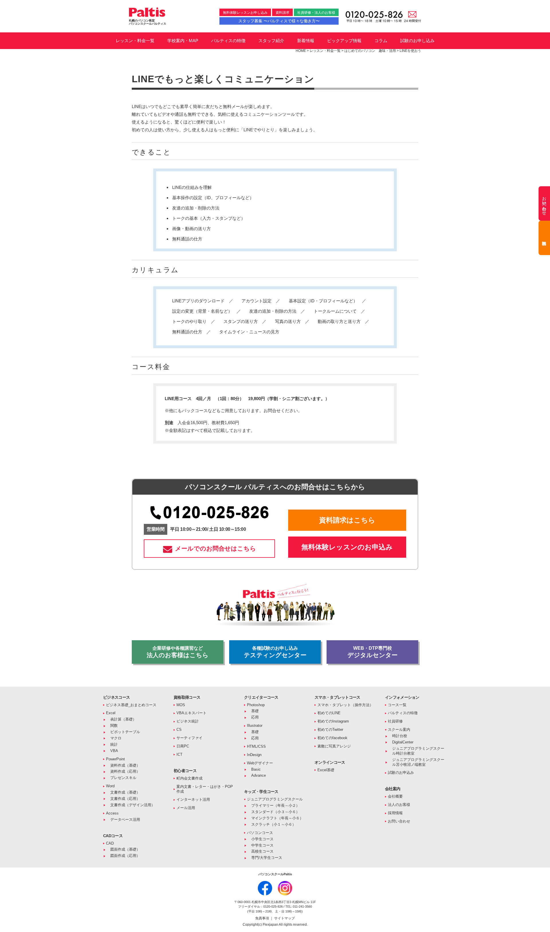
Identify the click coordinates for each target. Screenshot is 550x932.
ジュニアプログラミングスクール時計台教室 (418, 750)
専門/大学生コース (266, 857)
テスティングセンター (275, 652)
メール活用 (185, 808)
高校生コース (262, 851)
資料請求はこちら (347, 520)
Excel (110, 713)
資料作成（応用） (125, 771)
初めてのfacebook (332, 738)
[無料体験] (544, 238)
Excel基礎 (325, 770)
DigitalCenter (402, 742)
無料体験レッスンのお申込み (347, 547)
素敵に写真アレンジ (334, 746)
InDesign (254, 755)
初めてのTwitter (330, 729)
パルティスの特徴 (228, 40)
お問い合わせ (399, 821)
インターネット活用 (193, 799)
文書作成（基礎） (125, 792)
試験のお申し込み (417, 40)
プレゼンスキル (123, 778)
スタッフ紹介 (271, 40)
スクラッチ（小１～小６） (273, 824)
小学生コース (262, 839)
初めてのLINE (329, 713)
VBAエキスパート (191, 713)
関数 (114, 725)
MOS (180, 705)
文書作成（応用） (125, 798)
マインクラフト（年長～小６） (277, 818)
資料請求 (282, 13)
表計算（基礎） (123, 719)
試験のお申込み (401, 772)
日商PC (182, 746)
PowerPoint (115, 759)
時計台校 (399, 736)
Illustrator (254, 725)
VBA (114, 751)
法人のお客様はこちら (178, 652)
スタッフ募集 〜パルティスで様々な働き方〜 (279, 21)
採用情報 (395, 813)
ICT (179, 754)
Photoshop (256, 705)
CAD (110, 843)
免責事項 (262, 918)
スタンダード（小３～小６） (275, 812)
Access (112, 813)
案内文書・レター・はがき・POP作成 (204, 789)
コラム (380, 40)
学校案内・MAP (182, 40)
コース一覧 (397, 705)
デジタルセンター (372, 652)
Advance (258, 775)
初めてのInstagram (333, 721)
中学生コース (262, 845)
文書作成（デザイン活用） (132, 805)
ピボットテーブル (125, 732)
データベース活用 (125, 819)
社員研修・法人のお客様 (316, 13)
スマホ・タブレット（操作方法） (345, 705)
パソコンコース (260, 833)
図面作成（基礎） (125, 849)
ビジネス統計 (187, 721)
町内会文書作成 (189, 778)
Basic (256, 769)
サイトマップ (284, 918)
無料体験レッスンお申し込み (245, 13)
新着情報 (305, 40)
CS (179, 729)
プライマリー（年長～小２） (275, 805)
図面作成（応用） (125, 855)
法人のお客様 (399, 804)
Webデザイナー (260, 763)
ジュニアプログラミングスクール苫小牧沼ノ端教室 (418, 762)
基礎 (255, 711)
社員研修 (395, 721)
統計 (114, 744)
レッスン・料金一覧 (135, 40)
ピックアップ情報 (344, 40)
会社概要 (395, 796)
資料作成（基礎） (125, 765)
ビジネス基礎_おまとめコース (131, 705)
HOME (301, 51)
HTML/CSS (256, 746)
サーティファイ (189, 738)
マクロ (115, 738)
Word (110, 786)
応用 (255, 717)
